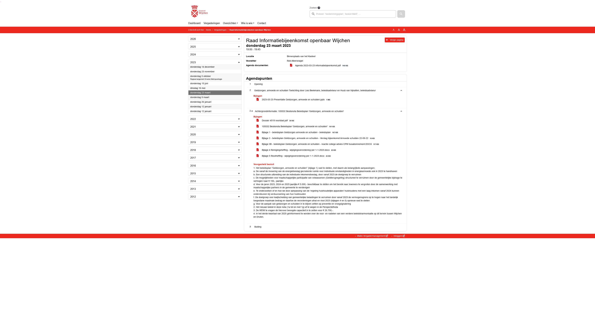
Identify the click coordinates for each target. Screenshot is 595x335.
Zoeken (313, 8)
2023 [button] (193, 62)
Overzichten (229, 23)
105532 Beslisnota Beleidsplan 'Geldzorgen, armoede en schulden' (298, 126)
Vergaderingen (212, 23)
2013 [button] (193, 189)
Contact (261, 23)
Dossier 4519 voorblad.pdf (277, 120)
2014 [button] (193, 181)
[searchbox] (353, 14)
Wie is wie (246, 23)
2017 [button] (193, 157)
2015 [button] (193, 173)
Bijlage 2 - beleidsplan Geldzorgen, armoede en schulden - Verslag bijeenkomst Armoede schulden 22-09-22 (318, 138)
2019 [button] (193, 142)
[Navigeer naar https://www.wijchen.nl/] (198, 12)
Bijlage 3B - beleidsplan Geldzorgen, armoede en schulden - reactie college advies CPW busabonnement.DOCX (320, 144)
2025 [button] (193, 46)
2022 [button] (193, 119)
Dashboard (194, 23)
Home (208, 30)
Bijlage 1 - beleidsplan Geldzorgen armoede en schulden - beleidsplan (299, 132)
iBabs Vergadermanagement (371, 236)
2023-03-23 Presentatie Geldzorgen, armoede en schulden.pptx (295, 99)
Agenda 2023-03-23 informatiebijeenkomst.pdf (321, 65)
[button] (401, 14)
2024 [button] (193, 54)
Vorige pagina (396, 40)
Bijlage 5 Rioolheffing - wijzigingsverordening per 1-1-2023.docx (296, 156)
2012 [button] (193, 196)
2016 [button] (193, 165)
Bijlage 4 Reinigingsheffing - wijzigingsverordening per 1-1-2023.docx (298, 150)
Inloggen (398, 236)
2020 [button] (193, 134)
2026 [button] (193, 39)
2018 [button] (193, 150)
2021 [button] (193, 126)
